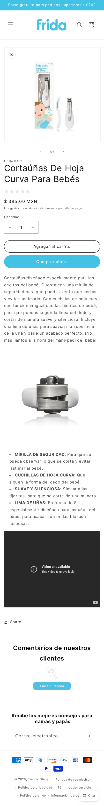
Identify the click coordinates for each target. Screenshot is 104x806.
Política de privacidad (35, 787)
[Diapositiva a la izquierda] (41, 151)
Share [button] (15, 622)
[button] (10, 25)
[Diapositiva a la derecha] (63, 151)
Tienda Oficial (39, 779)
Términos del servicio (74, 787)
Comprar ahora (52, 261)
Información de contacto (70, 795)
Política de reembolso (72, 779)
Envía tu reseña (52, 686)
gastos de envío (21, 208)
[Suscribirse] (88, 736)
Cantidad (12, 217)
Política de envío (33, 795)
